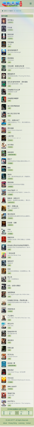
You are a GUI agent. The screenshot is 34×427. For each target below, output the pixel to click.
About (5, 423)
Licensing (21, 423)
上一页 (10, 413)
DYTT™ (13, 420)
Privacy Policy (12, 423)
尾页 (28, 413)
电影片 (11, 11)
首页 (5, 11)
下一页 (21, 413)
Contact (28, 423)
